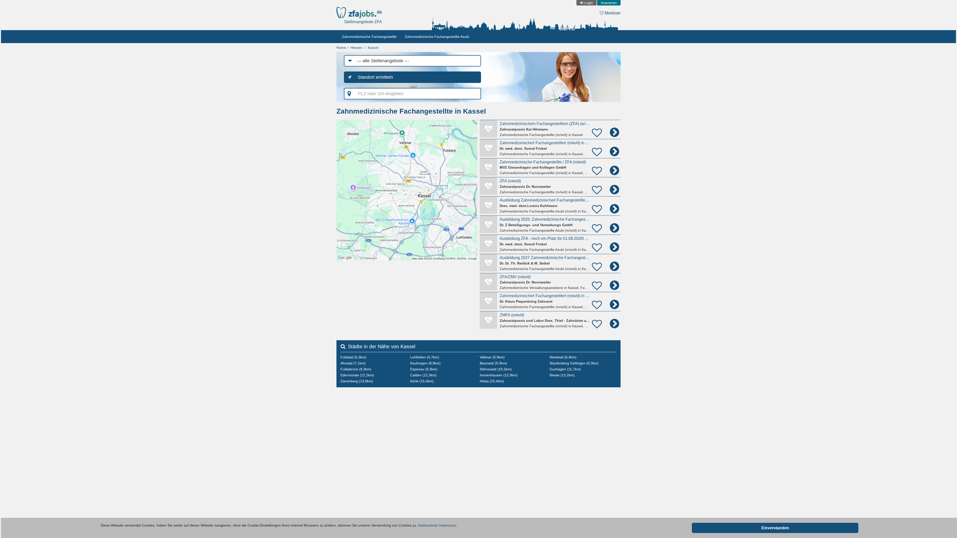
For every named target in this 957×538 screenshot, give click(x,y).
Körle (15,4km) (422, 381)
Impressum (448, 525)
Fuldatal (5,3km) (353, 357)
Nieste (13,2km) (562, 375)
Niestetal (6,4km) (563, 357)
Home (341, 48)
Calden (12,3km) (423, 375)
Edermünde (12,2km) (357, 375)
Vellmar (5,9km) (492, 357)
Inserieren (609, 3)
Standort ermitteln (375, 77)
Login (588, 3)
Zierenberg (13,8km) (356, 381)
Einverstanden (775, 528)
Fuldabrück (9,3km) (355, 369)
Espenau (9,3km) (423, 369)
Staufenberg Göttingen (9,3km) (574, 363)
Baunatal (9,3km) (493, 363)
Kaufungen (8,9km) (425, 363)
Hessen (356, 48)
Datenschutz (428, 525)
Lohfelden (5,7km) (424, 357)
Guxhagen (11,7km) (565, 369)
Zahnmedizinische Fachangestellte (369, 37)
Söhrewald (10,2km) (496, 369)
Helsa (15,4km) (492, 381)
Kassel (373, 48)
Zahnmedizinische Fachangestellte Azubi (437, 37)
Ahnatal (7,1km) (353, 363)
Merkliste (612, 13)
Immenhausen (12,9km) (499, 375)
